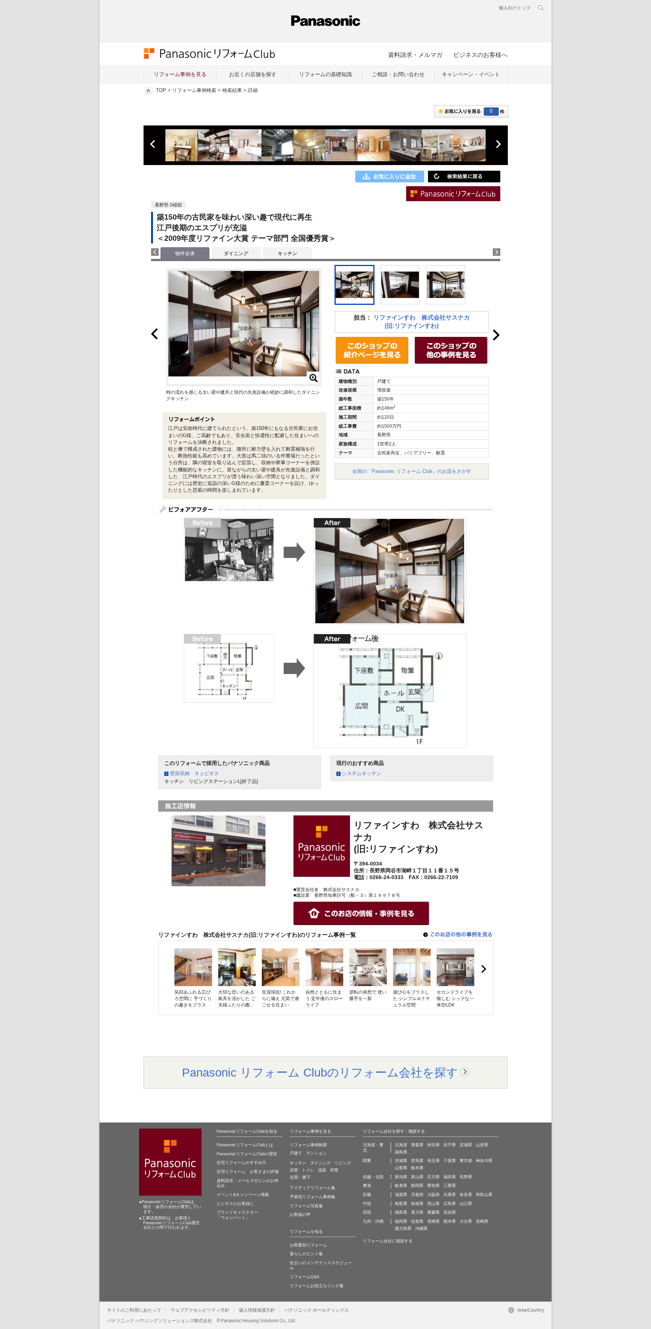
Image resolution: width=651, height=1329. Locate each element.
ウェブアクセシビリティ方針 (200, 1310)
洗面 (322, 1170)
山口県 (466, 1203)
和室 (334, 1170)
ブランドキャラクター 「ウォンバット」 (237, 1215)
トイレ (308, 1170)
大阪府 (433, 1194)
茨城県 (401, 1160)
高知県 (449, 1212)
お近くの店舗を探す (253, 74)
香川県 (417, 1212)
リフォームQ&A (304, 1276)
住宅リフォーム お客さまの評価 (248, 1171)
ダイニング (236, 253)
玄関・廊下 (300, 1177)
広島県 (449, 1203)
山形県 (482, 1144)
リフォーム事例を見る (180, 74)
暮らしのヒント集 (306, 1253)
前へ (153, 144)
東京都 (466, 1160)
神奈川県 (484, 1160)
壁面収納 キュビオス (194, 773)
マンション (316, 1153)
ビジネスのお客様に (235, 1203)
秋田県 (433, 1144)
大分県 (466, 1221)
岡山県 (433, 1203)
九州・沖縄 (373, 1221)
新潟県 (401, 1177)
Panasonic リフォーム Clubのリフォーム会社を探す (320, 1072)
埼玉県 (433, 1160)
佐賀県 (417, 1221)
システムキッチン (361, 773)
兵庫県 (449, 1194)
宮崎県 (482, 1221)
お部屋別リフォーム (308, 1245)
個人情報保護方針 (257, 1310)
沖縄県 (421, 1228)
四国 (367, 1212)
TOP (161, 90)
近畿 (367, 1194)
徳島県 (401, 1212)
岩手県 (449, 1144)
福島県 (401, 1152)
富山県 (417, 1177)
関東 (367, 1160)
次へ (498, 144)
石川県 (433, 1177)
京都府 (417, 1194)
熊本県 (449, 1221)
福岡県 (401, 1221)
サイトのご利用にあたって (134, 1310)
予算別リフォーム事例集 (312, 1196)
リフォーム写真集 (306, 1206)
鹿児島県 (403, 1228)
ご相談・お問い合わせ (398, 74)
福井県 (449, 1177)
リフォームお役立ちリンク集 (317, 1285)
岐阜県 (401, 1185)
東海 (367, 1185)
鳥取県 (401, 1203)
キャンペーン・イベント (471, 74)
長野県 (466, 1177)
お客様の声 (300, 1214)
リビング (343, 1163)
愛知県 (433, 1185)
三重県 (449, 1185)
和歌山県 (484, 1194)
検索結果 (232, 90)
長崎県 (433, 1221)
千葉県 (449, 1160)
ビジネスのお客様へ (480, 54)
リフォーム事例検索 (194, 90)
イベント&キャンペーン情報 (243, 1194)
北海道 (401, 1144)
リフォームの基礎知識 (325, 74)
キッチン (287, 253)
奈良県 (466, 1194)
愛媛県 (433, 1212)
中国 (367, 1203)
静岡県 (417, 1185)
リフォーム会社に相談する (388, 1241)
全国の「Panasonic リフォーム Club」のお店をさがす (411, 471)
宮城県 (466, 1144)
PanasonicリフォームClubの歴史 (247, 1154)
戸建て (296, 1153)
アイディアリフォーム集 (312, 1187)
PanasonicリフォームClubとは (245, 1144)
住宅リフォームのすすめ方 (241, 1162)
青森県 (417, 1144)
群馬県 (417, 1160)
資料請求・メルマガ (415, 54)
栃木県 (417, 1167)
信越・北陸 (373, 1177)
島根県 (417, 1203)
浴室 (294, 1170)
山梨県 (401, 1167)
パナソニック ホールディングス (316, 1310)
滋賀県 (401, 1194)
